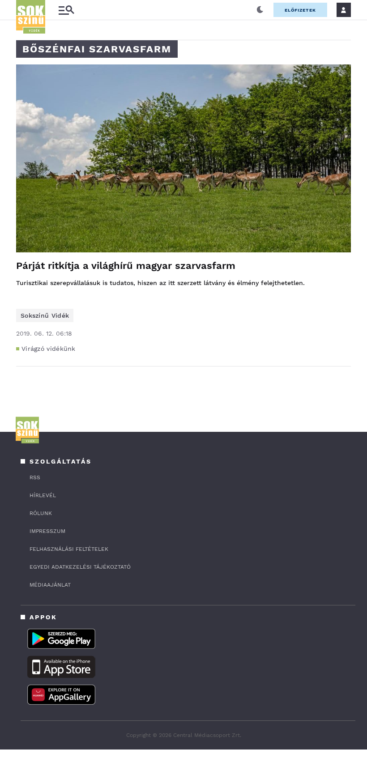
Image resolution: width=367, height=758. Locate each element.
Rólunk (41, 513)
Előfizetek (300, 10)
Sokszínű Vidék (45, 315)
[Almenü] (66, 10)
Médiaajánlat (50, 585)
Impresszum (47, 531)
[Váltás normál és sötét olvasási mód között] (260, 9)
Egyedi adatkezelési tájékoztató (80, 567)
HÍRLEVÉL (43, 495)
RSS (35, 477)
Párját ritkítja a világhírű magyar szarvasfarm (125, 265)
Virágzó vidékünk (48, 348)
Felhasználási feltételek (69, 549)
